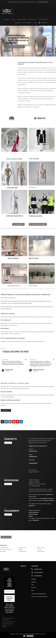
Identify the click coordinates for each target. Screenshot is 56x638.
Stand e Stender (42, 19)
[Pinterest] (17, 421)
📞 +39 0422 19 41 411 (42, 2)
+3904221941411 (38, 569)
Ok (24, 635)
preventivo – (44, 22)
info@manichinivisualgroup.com (38, 446)
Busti (13, 19)
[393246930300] (32, 576)
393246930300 (38, 575)
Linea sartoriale (12, 187)
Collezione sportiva (35, 216)
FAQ (35, 22)
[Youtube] (13, 421)
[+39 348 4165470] (32, 572)
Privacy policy (30, 635)
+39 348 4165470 (38, 572)
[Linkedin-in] (21, 421)
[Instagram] (2, 421)
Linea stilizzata (34, 158)
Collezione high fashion (14, 216)
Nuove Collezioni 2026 (14, 159)
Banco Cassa (32, 19)
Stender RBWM (13, 258)
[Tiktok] (10, 421)
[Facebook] (6, 421)
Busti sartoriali (32, 187)
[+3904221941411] (32, 569)
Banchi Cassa (33, 258)
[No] (54, 635)
